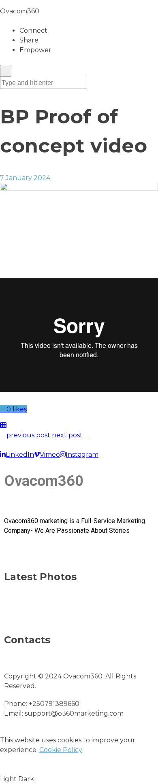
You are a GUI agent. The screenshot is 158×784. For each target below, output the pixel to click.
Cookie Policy (60, 750)
